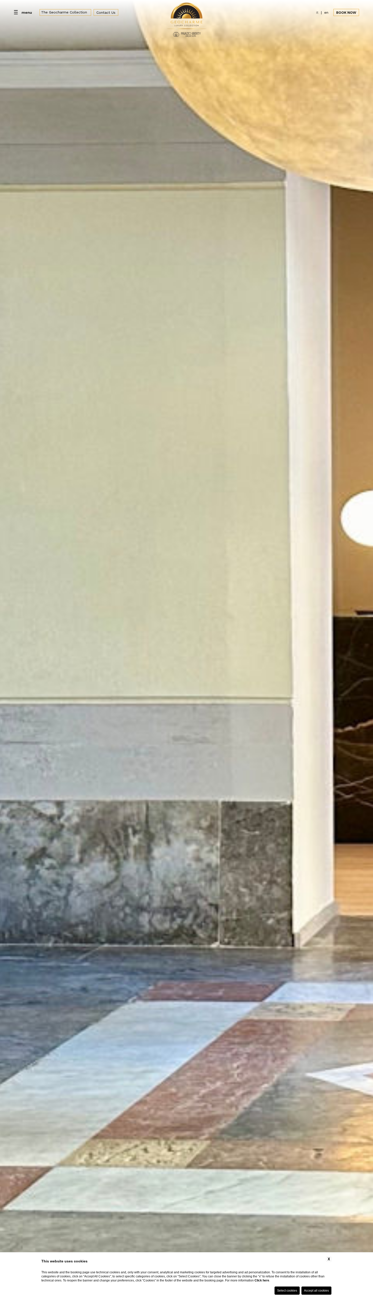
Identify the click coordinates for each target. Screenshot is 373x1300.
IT (317, 12)
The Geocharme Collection (64, 12)
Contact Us (105, 12)
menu (27, 12)
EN (326, 12)
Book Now (346, 12)
